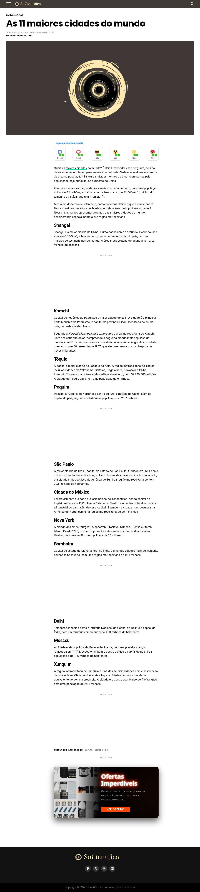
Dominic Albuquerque (19, 35)
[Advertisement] (106, 278)
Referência (101, 750)
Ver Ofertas (116, 809)
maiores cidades (76, 168)
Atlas (89, 750)
